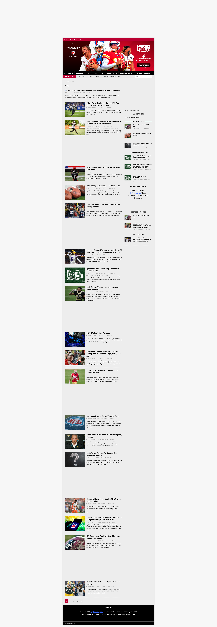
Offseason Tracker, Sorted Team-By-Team (102, 416)
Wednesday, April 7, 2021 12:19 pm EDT (98, 375)
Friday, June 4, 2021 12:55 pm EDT (96, 107)
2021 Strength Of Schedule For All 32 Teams (103, 186)
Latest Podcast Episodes (138, 152)
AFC (96, 73)
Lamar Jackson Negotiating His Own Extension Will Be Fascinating (94, 90)
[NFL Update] (108, 70)
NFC (102, 73)
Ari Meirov (89, 93)
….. (112, 97)
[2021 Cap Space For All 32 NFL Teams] (128, 126)
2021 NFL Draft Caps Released (98, 333)
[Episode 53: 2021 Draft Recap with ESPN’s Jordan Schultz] (128, 157)
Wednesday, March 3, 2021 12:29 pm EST (98, 540)
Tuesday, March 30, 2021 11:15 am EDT (97, 418)
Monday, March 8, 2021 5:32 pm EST (97, 458)
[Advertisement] (108, 18)
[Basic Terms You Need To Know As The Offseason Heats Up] (128, 145)
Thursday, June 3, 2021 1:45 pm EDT (97, 126)
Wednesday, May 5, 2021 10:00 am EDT (97, 273)
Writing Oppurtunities (143, 73)
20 (77, 601)
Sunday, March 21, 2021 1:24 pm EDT (97, 439)
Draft (89, 73)
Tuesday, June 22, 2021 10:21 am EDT (75, 93)
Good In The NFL (111, 73)
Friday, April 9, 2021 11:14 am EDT (96, 335)
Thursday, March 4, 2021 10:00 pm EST (97, 503)
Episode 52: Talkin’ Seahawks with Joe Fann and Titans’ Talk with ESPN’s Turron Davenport (142, 166)
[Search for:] (143, 76)
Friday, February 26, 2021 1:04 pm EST (97, 586)
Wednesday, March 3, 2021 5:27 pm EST (98, 522)
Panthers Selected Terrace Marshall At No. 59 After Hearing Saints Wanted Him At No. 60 (142, 239)
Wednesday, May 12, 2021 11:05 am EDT (98, 188)
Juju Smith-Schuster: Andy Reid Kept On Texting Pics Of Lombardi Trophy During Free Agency (103, 353)
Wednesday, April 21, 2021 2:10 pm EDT (98, 292)
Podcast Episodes (126, 73)
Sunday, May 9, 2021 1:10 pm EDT (96, 255)
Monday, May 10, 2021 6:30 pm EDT (96, 209)
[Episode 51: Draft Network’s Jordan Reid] (128, 177)
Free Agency (80, 73)
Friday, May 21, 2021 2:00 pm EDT (96, 172)
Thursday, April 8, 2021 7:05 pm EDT (97, 358)
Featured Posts (138, 121)
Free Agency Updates (138, 212)
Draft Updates (138, 234)
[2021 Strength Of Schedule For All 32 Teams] (128, 135)
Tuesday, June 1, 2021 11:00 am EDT (142, 128)
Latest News (68, 73)
